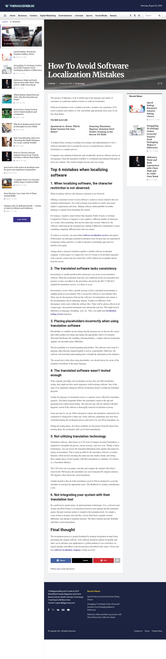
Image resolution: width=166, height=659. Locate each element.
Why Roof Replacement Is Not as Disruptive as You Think (27, 125)
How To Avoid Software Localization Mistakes (16, 39)
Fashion (33, 15)
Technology (80, 83)
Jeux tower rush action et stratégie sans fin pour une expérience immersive (21, 168)
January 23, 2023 (65, 83)
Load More (22, 219)
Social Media (101, 15)
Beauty (113, 15)
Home (12, 15)
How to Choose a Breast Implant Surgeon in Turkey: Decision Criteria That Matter (27, 155)
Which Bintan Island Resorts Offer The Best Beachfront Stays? (26, 97)
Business (22, 15)
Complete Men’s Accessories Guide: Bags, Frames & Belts (26, 181)
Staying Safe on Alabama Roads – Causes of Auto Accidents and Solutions (22, 207)
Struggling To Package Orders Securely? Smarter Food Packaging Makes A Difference (28, 67)
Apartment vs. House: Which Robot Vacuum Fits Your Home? (65, 129)
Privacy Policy (157, 631)
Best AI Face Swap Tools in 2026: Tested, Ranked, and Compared (25, 111)
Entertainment (65, 15)
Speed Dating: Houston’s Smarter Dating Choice (25, 53)
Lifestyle (79, 15)
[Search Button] (159, 15)
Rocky (52, 83)
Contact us (138, 631)
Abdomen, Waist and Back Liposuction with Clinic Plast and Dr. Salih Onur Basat (26, 82)
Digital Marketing (48, 15)
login (58, 569)
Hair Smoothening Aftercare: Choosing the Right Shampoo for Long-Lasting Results (27, 140)
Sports (89, 15)
